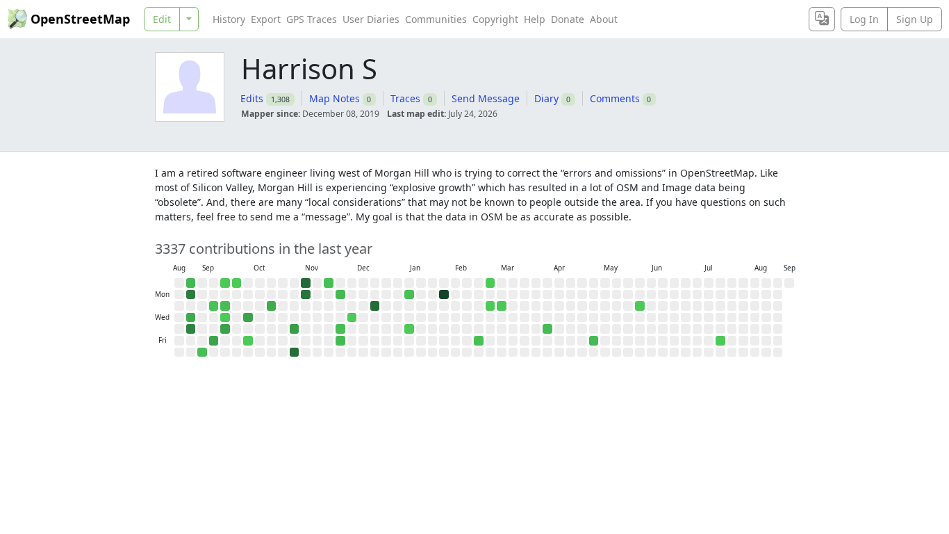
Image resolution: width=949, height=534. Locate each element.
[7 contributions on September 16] (214, 306)
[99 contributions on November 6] (294, 329)
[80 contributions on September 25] (225, 329)
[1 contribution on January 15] (409, 329)
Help (534, 19)
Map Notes (334, 98)
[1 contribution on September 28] (237, 283)
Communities (436, 19)
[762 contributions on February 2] (444, 295)
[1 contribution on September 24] (225, 318)
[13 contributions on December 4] (340, 329)
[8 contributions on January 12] (409, 295)
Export (266, 19)
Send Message (486, 98)
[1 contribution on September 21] (225, 283)
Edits (251, 98)
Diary (546, 98)
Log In (864, 19)
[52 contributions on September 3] (191, 318)
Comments (615, 98)
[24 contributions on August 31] (191, 283)
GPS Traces (311, 19)
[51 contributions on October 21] (272, 306)
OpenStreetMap (80, 18)
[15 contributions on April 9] (547, 329)
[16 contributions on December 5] (340, 341)
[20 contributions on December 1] (340, 295)
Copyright (495, 19)
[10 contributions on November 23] (328, 283)
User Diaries (371, 19)
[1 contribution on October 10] (248, 341)
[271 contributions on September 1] (191, 295)
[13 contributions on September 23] (225, 306)
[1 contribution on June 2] (640, 306)
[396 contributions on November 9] (306, 283)
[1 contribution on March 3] (490, 306)
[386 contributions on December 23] (375, 306)
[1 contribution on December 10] (352, 318)
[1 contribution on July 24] (720, 341)
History (229, 19)
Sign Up (914, 19)
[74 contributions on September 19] (214, 341)
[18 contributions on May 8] (594, 341)
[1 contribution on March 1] (490, 283)
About (604, 19)
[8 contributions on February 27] (479, 341)
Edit (162, 19)
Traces (405, 98)
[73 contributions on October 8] (248, 318)
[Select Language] (822, 19)
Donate (567, 19)
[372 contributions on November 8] (294, 352)
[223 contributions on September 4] (191, 329)
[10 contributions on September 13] (202, 352)
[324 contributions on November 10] (306, 295)
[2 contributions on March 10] (501, 306)
